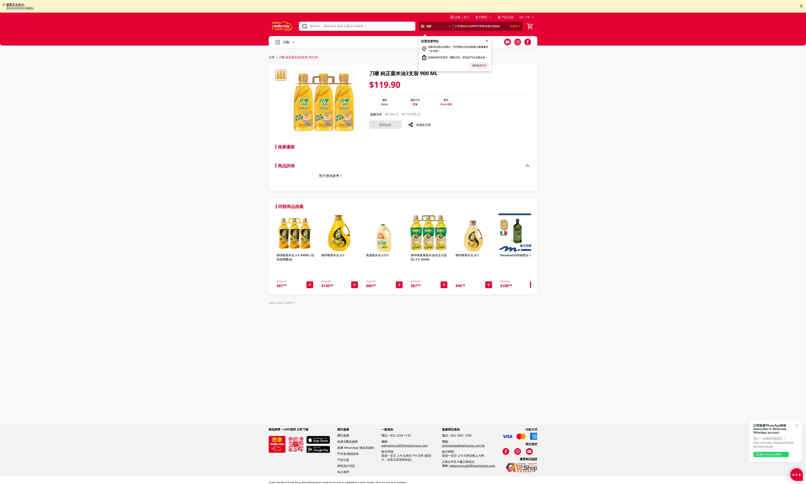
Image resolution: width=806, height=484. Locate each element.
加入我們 (343, 472)
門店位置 (508, 17)
